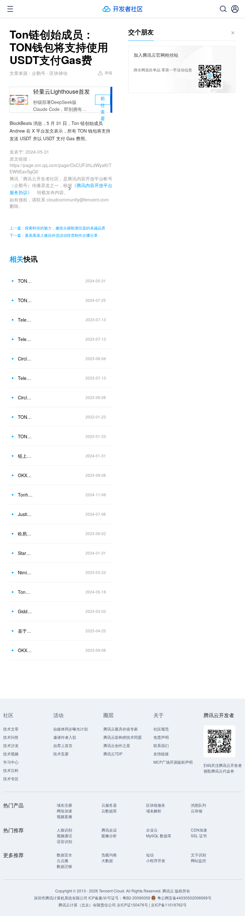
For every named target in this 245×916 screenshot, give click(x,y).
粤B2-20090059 (136, 897)
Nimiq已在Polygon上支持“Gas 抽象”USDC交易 (25, 572)
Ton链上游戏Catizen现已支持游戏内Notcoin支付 (25, 592)
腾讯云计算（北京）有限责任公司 (87, 904)
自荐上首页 (62, 745)
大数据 (107, 860)
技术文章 (11, 728)
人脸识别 (64, 829)
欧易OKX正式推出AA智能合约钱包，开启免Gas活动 (25, 533)
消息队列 (198, 805)
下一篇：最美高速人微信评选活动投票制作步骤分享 (54, 235)
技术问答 (11, 737)
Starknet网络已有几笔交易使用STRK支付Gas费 (25, 553)
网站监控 (198, 860)
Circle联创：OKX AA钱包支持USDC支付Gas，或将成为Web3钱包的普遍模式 (25, 397)
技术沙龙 (11, 745)
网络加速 (64, 810)
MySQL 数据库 (158, 835)
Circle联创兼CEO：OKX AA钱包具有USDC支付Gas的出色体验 (25, 358)
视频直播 (64, 816)
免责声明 (161, 737)
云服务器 (109, 805)
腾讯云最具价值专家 (120, 728)
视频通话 (64, 835)
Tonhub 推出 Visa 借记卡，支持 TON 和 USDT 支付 (25, 494)
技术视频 (11, 753)
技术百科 (11, 770)
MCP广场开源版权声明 (173, 762)
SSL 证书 (199, 835)
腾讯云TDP (112, 753)
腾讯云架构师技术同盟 (122, 737)
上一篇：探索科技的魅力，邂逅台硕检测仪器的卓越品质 (57, 227)
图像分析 (109, 835)
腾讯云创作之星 (116, 745)
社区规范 (161, 728)
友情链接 (161, 753)
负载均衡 (109, 854)
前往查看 (102, 100)
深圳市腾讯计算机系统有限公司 (60, 897)
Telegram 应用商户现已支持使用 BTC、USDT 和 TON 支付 (25, 378)
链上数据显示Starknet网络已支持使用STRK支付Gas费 (25, 456)
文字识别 (198, 854)
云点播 (62, 860)
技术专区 (11, 778)
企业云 (152, 829)
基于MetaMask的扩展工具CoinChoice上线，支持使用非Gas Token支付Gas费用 (25, 631)
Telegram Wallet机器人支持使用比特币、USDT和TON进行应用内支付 (25, 339)
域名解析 (153, 810)
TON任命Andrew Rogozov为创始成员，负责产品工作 (25, 417)
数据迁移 (64, 866)
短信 (150, 854)
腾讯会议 (109, 829)
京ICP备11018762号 (169, 904)
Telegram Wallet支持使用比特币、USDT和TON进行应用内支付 (25, 319)
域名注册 (64, 805)
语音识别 (64, 841)
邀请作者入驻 (64, 737)
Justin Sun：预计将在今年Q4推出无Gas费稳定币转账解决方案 (25, 514)
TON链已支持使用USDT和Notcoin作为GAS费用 (25, 300)
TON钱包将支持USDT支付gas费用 (25, 281)
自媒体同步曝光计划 (70, 728)
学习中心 (11, 762)
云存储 (196, 810)
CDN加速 (199, 829)
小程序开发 (155, 860)
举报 (108, 72)
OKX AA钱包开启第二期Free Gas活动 (25, 475)
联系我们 (161, 745)
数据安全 (64, 854)
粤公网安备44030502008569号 (184, 897)
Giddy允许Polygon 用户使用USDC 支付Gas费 (25, 611)
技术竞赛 (61, 753)
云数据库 (109, 810)
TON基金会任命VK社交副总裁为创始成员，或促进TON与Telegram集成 (25, 436)
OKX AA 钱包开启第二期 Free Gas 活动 (25, 650)
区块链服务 (155, 805)
